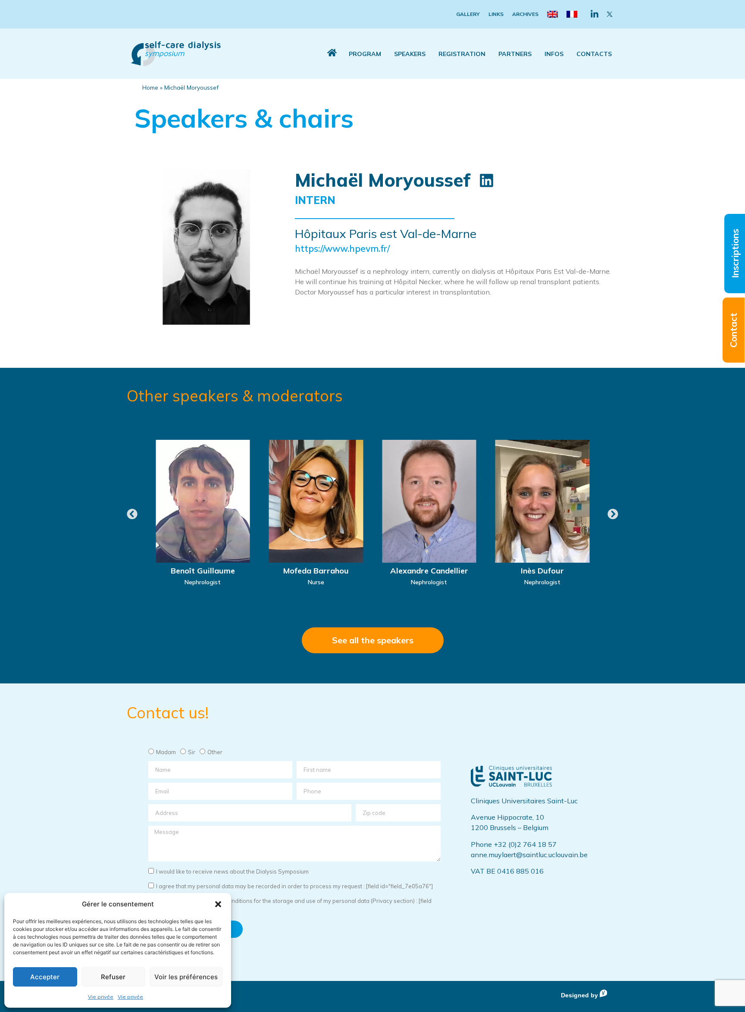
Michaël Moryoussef (382, 180)
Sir (191, 752)
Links (496, 14)
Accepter (44, 977)
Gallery (468, 14)
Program (365, 54)
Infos (554, 54)
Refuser (113, 977)
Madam (166, 752)
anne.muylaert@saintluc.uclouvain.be (529, 854)
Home (150, 87)
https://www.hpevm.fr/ (342, 248)
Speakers (410, 54)
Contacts (594, 54)
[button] (218, 904)
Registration (461, 54)
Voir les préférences (186, 977)
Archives (525, 14)
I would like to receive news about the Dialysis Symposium (232, 871)
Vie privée (100, 996)
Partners (515, 54)
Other (214, 752)
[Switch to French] (572, 14)
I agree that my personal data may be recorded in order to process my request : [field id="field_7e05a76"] (294, 886)
